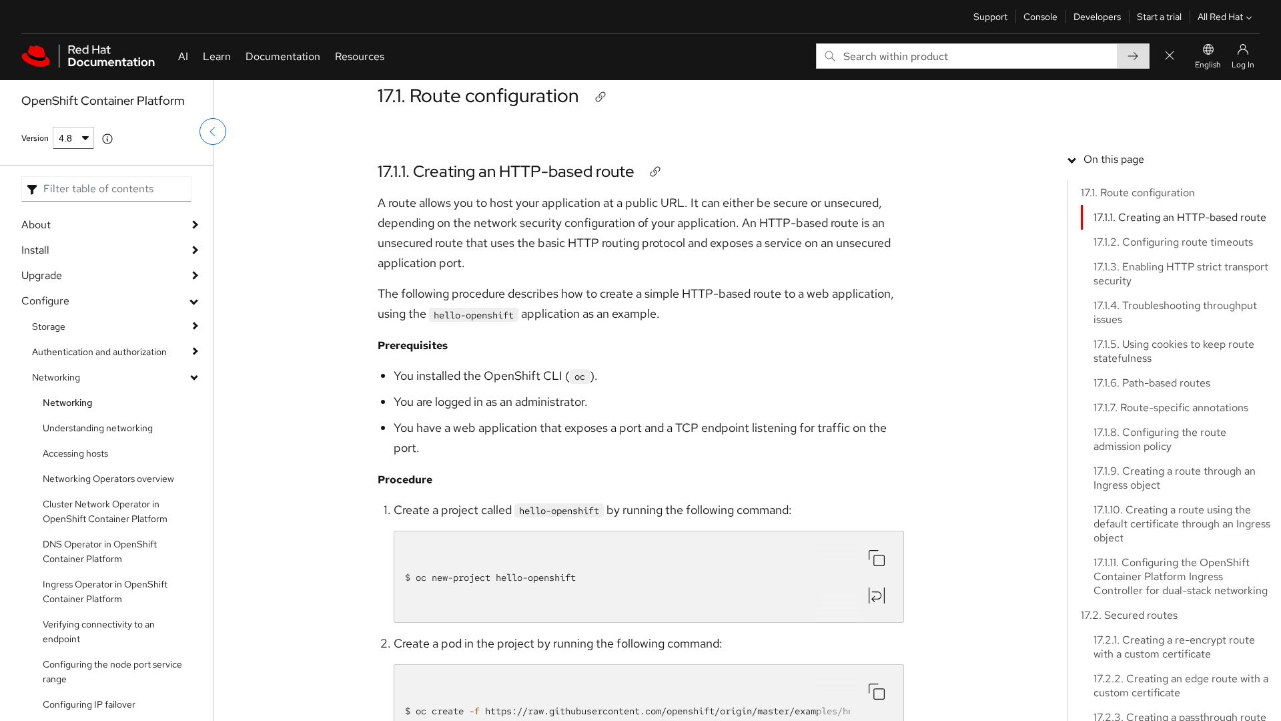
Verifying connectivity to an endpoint (99, 631)
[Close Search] (1169, 56)
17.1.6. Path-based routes (1152, 383)
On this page (1114, 159)
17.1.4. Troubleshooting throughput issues (1175, 312)
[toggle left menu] (212, 131)
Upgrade (41, 275)
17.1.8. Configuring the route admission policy (1160, 439)
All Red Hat (1220, 17)
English (1208, 64)
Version (35, 138)
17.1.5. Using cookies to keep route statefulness (1174, 351)
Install (35, 250)
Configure (45, 301)
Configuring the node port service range (112, 671)
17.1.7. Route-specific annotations (1171, 408)
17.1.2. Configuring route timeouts (1173, 242)
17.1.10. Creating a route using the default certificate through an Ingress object (1182, 524)
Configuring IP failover (89, 704)
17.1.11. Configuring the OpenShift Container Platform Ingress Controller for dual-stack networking (1181, 576)
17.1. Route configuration (478, 95)
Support (990, 17)
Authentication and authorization (99, 352)
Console (1040, 17)
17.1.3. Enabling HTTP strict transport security (1181, 274)
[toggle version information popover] (107, 139)
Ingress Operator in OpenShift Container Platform (105, 591)
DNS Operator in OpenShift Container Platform (100, 551)
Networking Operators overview (108, 479)
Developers (1097, 17)
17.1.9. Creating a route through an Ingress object (1175, 478)
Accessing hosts (75, 453)
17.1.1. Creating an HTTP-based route (506, 171)
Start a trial (1159, 17)
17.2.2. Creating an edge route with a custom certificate (1181, 686)
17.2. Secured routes (1129, 615)
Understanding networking (98, 428)
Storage (48, 326)
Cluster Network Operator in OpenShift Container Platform (105, 511)
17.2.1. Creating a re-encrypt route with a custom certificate (1174, 647)
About (36, 225)
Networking (56, 377)
